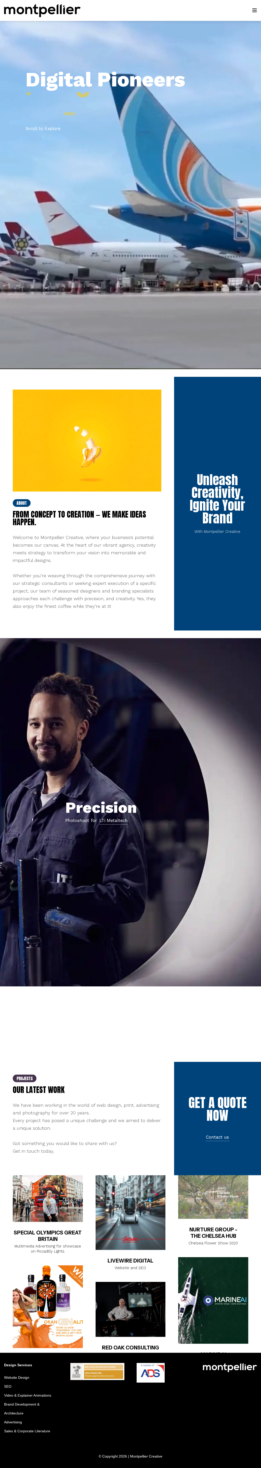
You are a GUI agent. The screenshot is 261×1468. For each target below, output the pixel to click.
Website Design (16, 1377)
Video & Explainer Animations (27, 1395)
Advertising (13, 1422)
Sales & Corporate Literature (27, 1431)
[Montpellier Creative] (42, 10)
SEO (7, 1386)
